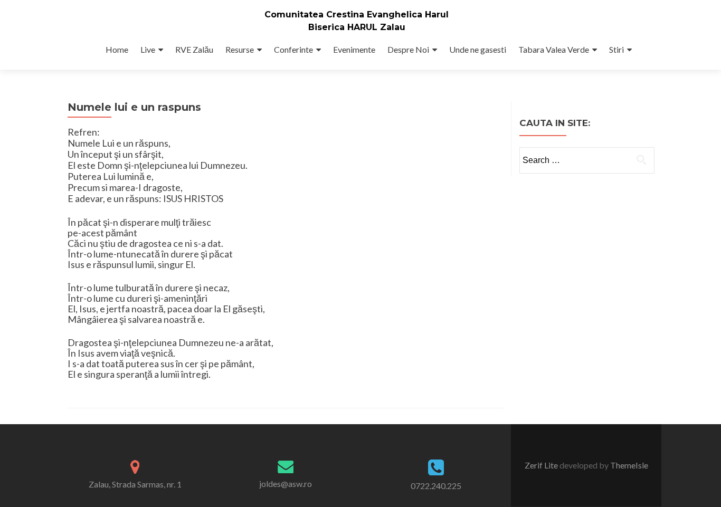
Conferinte (293, 49)
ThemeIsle (629, 465)
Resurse (239, 49)
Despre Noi (408, 49)
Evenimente (354, 49)
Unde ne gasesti (477, 49)
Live (147, 49)
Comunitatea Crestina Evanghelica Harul (356, 14)
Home (117, 49)
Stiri (616, 49)
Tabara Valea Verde (553, 49)
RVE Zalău (194, 49)
